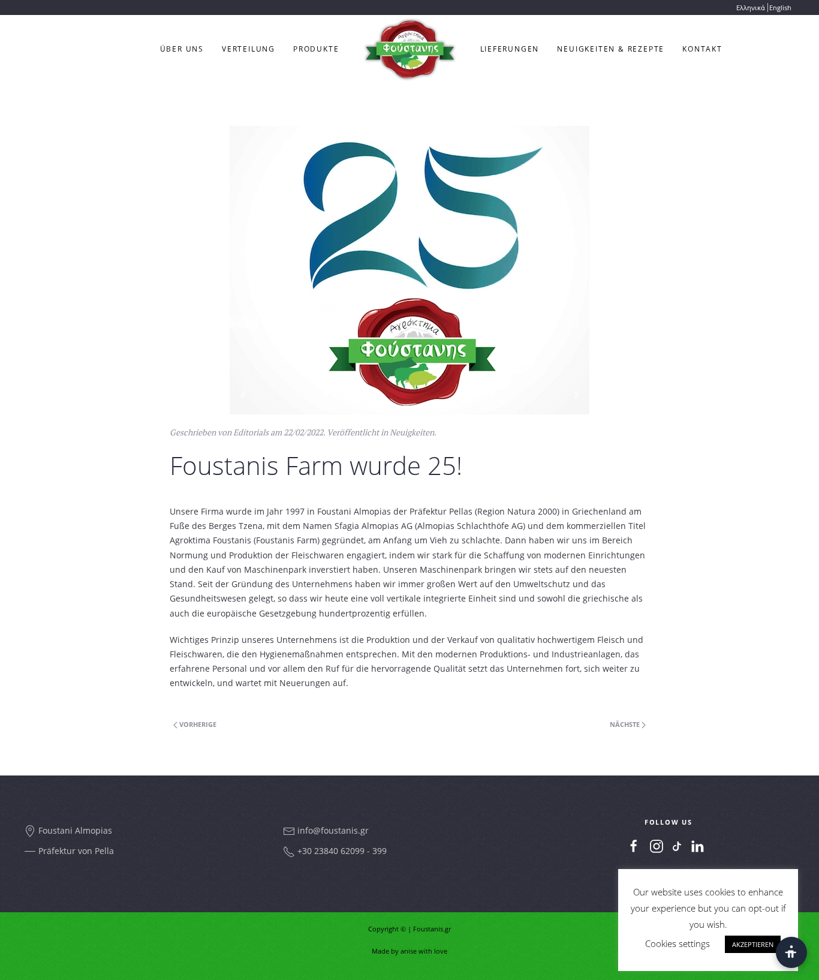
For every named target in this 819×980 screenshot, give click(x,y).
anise (409, 950)
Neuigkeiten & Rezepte (610, 49)
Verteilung (248, 49)
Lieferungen (510, 49)
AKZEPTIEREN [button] (752, 944)
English (780, 7)
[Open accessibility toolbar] (791, 952)
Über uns (182, 49)
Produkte (316, 49)
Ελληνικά (750, 7)
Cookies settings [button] (677, 943)
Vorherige (196, 724)
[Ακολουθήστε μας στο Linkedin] (697, 846)
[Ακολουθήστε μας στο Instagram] (656, 846)
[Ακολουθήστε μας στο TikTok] (677, 845)
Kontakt (702, 49)
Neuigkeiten (412, 432)
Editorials (251, 432)
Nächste (626, 724)
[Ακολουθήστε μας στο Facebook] (634, 846)
